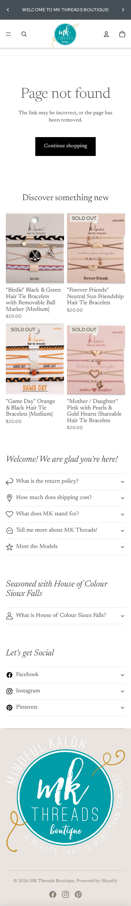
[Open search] (24, 34)
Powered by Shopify (97, 881)
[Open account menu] (106, 34)
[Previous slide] (8, 10)
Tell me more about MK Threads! (56, 530)
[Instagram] (65, 894)
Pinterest (26, 707)
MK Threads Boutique (51, 881)
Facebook (27, 675)
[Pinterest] (78, 894)
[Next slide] (123, 10)
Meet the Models (36, 546)
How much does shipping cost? (54, 498)
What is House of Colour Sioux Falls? (61, 615)
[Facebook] (52, 894)
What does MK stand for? (47, 514)
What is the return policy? (47, 481)
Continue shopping (65, 146)
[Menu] (8, 34)
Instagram (28, 691)
